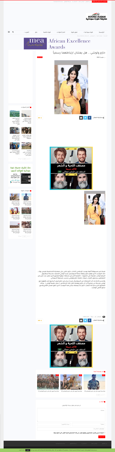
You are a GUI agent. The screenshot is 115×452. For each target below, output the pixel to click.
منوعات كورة (40, 57)
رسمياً (92, 316)
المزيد (27, 32)
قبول (28, 450)
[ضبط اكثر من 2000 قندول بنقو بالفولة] (15, 145)
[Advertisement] (40, 17)
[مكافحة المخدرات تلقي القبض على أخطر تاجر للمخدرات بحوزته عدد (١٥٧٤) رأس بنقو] (26, 145)
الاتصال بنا (74, 1)
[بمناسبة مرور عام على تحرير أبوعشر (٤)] (26, 224)
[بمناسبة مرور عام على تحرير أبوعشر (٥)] (15, 210)
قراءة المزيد (21, 450)
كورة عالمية (47, 32)
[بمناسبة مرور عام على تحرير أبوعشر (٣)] (15, 224)
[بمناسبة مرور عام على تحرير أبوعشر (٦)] (48, 382)
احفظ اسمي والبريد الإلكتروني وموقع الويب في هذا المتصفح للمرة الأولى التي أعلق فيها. (78, 433)
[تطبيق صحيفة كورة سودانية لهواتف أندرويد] (20, 175)
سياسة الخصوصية (58, 1)
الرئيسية (101, 32)
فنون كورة (74, 32)
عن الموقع (88, 1)
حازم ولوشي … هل (98, 316)
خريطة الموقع (67, 1)
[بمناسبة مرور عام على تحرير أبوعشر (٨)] (94, 382)
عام (36, 32)
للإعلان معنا (81, 1)
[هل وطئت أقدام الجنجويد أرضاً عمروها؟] (26, 130)
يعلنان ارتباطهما (86, 316)
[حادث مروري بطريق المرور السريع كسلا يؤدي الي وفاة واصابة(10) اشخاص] (15, 130)
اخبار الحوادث (61, 32)
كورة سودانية (89, 32)
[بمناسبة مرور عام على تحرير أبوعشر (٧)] (71, 382)
